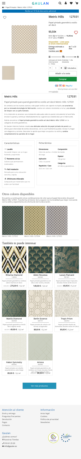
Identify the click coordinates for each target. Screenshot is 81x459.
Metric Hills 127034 (32, 236)
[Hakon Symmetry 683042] (14, 347)
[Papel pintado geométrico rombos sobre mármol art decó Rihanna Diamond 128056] (14, 259)
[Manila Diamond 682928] (14, 303)
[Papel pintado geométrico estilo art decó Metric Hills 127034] (44, 220)
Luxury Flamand (66, 275)
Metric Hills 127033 (10, 236)
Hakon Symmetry (14, 362)
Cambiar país (54, 51)
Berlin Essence (40, 318)
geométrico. (70, 166)
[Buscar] (60, 3)
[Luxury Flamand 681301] (67, 259)
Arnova (40, 362)
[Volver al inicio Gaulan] (3, 7)
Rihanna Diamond (14, 275)
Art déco (61, 166)
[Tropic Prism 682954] (67, 303)
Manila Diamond (14, 318)
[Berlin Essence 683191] (40, 303)
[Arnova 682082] (40, 347)
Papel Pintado (11, 7)
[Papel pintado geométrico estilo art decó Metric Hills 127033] (22, 220)
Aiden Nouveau (40, 275)
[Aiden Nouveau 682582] (40, 259)
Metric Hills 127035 (54, 236)
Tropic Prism (67, 318)
